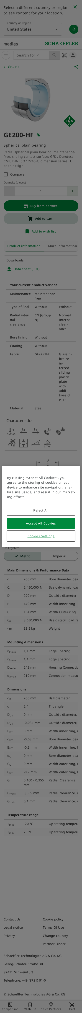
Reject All (41, 510)
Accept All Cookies (41, 523)
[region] (41, 506)
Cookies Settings (41, 536)
